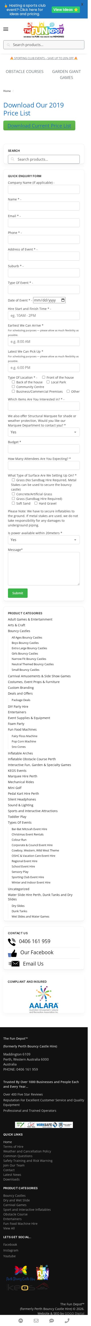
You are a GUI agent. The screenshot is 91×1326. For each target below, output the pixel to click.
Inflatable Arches (20, 748)
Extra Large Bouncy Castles (29, 643)
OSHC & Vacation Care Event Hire (33, 851)
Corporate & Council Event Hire (32, 840)
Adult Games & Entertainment (30, 614)
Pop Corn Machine (24, 736)
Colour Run (19, 835)
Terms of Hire (13, 1141)
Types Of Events (20, 817)
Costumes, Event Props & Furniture (34, 677)
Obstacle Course (15, 1209)
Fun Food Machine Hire (20, 1218)
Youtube (9, 1251)
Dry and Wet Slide (16, 1195)
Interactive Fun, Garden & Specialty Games (39, 760)
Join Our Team (14, 1160)
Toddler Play (17, 811)
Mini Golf (14, 782)
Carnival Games (15, 1200)
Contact (9, 1165)
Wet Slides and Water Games (30, 911)
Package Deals (21, 695)
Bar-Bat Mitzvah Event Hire (29, 824)
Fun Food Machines (22, 724)
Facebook (10, 1239)
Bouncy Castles (19, 626)
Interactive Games (66, 71)
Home (7, 86)
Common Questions (17, 1151)
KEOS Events (17, 765)
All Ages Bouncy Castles (27, 632)
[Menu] (10, 29)
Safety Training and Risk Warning (28, 1155)
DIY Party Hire (18, 701)
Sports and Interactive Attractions (33, 806)
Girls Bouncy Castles (25, 648)
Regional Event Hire (24, 856)
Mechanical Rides (21, 777)
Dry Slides (18, 901)
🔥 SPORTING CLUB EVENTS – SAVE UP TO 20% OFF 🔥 (44, 58)
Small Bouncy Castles (25, 665)
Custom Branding (21, 682)
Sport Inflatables (25, 71)
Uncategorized (18, 884)
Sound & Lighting (20, 800)
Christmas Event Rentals (28, 829)
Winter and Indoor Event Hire (31, 877)
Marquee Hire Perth (22, 771)
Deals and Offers (20, 688)
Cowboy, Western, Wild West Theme (35, 845)
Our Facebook (36, 947)
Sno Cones (19, 742)
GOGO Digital (74, 1308)
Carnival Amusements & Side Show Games (39, 671)
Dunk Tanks (19, 906)
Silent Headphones (22, 794)
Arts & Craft (16, 620)
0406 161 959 (34, 936)
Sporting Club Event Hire (28, 872)
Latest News (12, 1169)
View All (9, 1223)
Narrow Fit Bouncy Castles (29, 654)
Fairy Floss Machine (24, 731)
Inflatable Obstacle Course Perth (32, 754)
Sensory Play (20, 867)
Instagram (10, 1245)
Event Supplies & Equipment (29, 713)
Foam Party (16, 718)
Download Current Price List (39, 120)
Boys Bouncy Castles (25, 638)
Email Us (33, 958)
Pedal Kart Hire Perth (23, 788)
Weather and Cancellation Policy (27, 1146)
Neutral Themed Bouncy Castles (33, 659)
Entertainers (17, 707)
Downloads (11, 1174)
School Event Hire (23, 861)
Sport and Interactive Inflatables (27, 1204)
